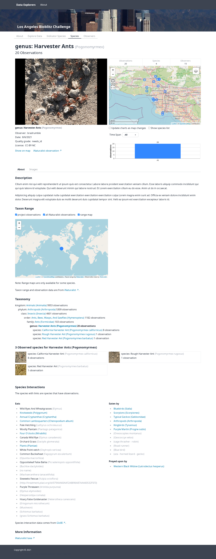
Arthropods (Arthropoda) (42, 309)
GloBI (60, 522)
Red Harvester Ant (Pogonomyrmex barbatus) (67, 338)
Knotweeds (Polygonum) (33, 412)
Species (75, 36)
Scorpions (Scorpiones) (126, 412)
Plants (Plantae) (28, 445)
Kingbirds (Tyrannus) (125, 425)
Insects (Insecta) (37, 313)
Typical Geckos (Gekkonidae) (129, 416)
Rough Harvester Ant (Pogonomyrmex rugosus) (68, 334)
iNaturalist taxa (23, 538)
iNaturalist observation (46, 150)
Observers (89, 36)
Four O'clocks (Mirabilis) (33, 433)
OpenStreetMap (185, 123)
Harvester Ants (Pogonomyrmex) (57, 326)
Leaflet (174, 123)
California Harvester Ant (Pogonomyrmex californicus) (72, 330)
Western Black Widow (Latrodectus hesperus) (139, 466)
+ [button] (113, 70)
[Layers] (196, 71)
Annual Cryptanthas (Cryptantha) (38, 416)
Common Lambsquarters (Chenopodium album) (46, 421)
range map (86, 214)
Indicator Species (56, 36)
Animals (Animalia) (36, 305)
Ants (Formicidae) (44, 321)
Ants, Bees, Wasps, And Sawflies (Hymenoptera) (57, 317)
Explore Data (35, 36)
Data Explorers (26, 4)
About (43, 4)
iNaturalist (79, 277)
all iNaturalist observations (60, 214)
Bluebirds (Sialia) (123, 408)
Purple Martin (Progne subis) (130, 429)
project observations (29, 214)
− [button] (113, 74)
